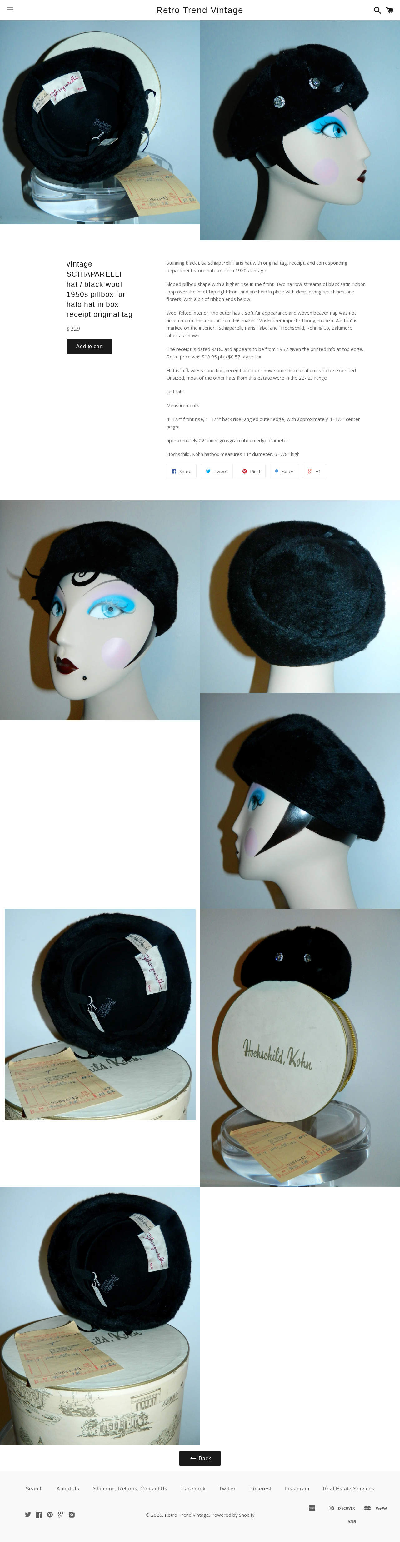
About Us (68, 1488)
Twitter (227, 1488)
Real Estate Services (348, 1488)
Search (34, 1488)
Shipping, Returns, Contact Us (130, 1488)
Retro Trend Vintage (200, 10)
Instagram (297, 1488)
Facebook (193, 1488)
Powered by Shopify (233, 1515)
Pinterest (260, 1488)
